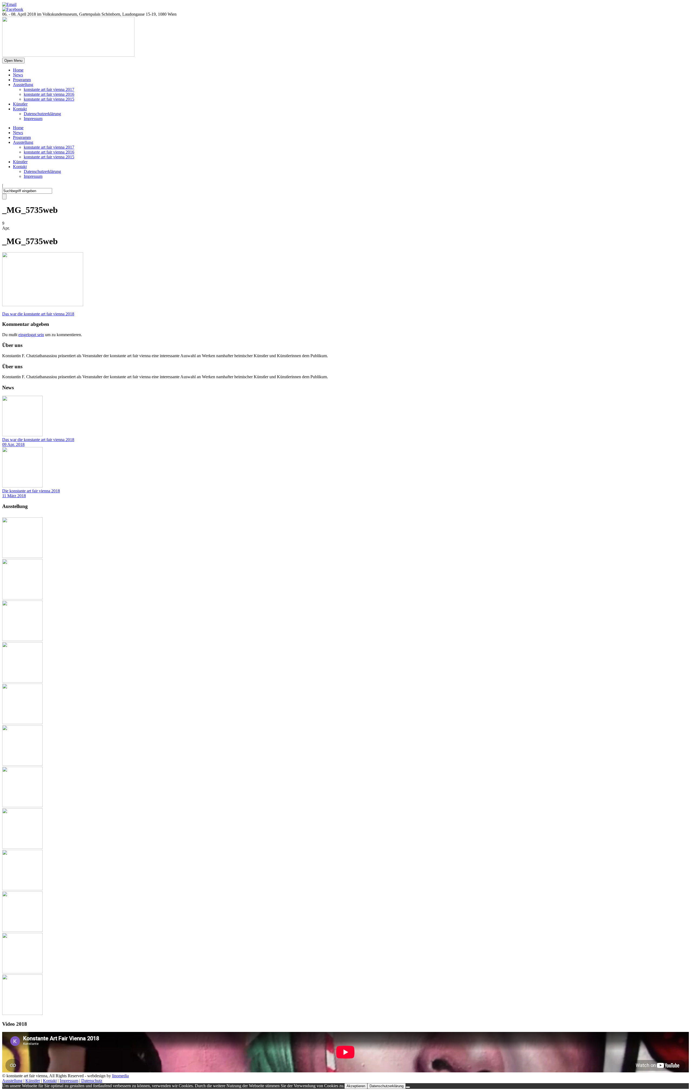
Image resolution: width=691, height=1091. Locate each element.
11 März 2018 (14, 495)
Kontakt (20, 109)
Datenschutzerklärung (42, 113)
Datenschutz (91, 1080)
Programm (22, 79)
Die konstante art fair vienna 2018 (31, 491)
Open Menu (13, 61)
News (18, 75)
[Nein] (408, 1087)
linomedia (120, 1075)
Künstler (20, 104)
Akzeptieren (356, 1086)
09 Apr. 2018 (13, 444)
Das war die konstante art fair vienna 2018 (38, 439)
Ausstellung (23, 84)
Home (18, 70)
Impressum (33, 118)
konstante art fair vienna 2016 (49, 94)
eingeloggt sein (31, 334)
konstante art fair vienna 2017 (49, 89)
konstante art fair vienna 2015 (49, 99)
